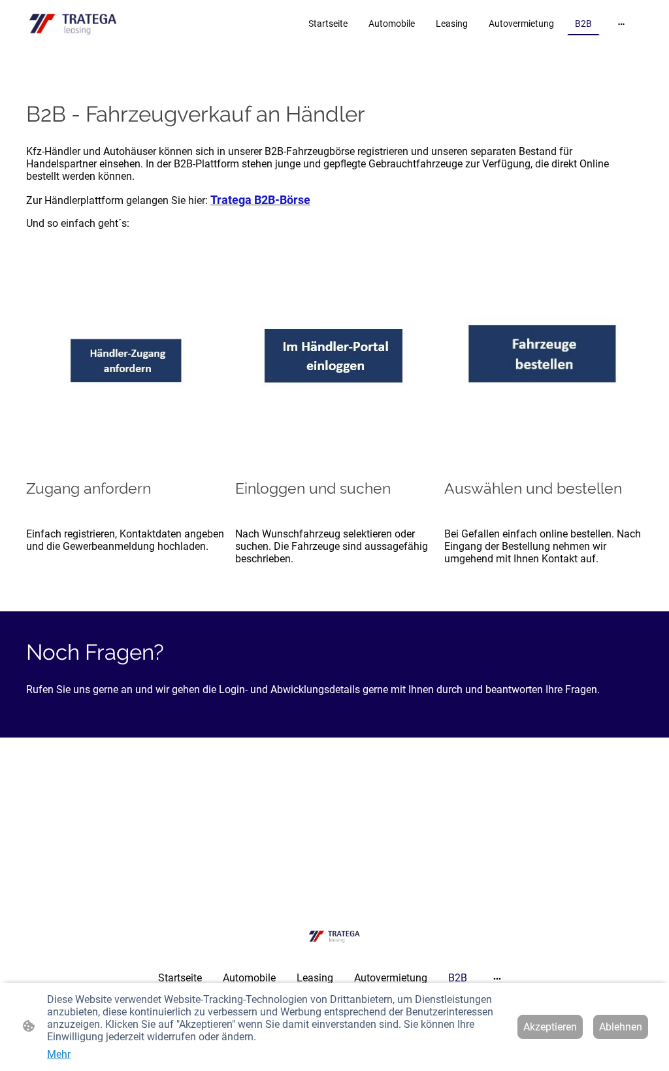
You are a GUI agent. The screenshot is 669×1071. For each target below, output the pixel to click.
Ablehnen (620, 1027)
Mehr (59, 1054)
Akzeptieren (550, 1027)
